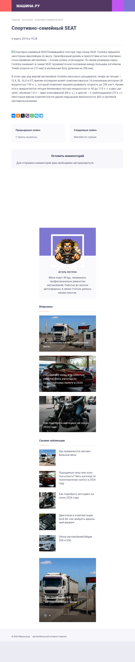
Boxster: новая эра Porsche (94, 211)
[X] (23, 116)
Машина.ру (28, 6)
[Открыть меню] (6, 6)
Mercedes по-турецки (85, 137)
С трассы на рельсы (26, 137)
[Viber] (27, 116)
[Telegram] (41, 116)
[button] (46, 615)
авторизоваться (83, 162)
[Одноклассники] (18, 116)
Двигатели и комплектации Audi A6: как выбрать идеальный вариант (77, 519)
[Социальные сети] (117, 6)
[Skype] (37, 116)
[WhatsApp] (32, 116)
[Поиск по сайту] (129, 6)
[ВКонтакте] (13, 116)
